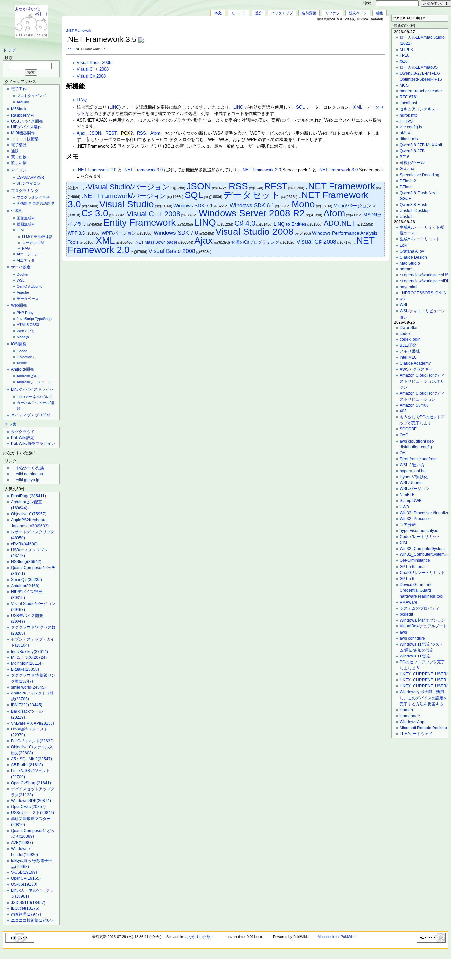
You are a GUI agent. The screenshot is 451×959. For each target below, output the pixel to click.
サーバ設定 (21, 267)
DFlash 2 (408, 181)
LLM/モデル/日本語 (37, 237)
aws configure (412, 638)
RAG (26, 248)
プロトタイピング (31, 96)
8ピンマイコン (29, 183)
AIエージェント (29, 254)
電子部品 (19, 145)
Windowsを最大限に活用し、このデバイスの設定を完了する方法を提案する (423, 698)
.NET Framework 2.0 (96, 170)
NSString (26, 561)
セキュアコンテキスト (419, 109)
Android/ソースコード (34, 382)
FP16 (404, 55)
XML (357, 107)
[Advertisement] (307, 36)
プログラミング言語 (33, 197)
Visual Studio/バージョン (129, 187)
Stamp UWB (411, 500)
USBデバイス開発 (27, 121)
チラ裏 (11, 424)
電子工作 (19, 89)
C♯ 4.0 (244, 223)
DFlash (406, 187)
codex (405, 333)
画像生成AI (26, 218)
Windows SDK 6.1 (252, 205)
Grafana (407, 168)
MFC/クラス (29, 657)
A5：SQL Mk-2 (31, 759)
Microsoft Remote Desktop (423, 728)
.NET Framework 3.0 (143, 170)
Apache (23, 292)
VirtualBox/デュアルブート (423, 626)
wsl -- (404, 299)
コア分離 (408, 524)
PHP (20, 313)
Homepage (410, 716)
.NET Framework (78, 30)
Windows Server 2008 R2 (252, 213)
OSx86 (24, 884)
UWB (404, 507)
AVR (40, 177)
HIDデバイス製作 (26, 127)
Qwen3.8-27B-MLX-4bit (421, 145)
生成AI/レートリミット (420, 239)
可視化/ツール (412, 162)
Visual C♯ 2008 (91, 76)
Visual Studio (126, 204)
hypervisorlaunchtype (419, 530)
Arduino (23, 102)
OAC (404, 435)
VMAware (408, 602)
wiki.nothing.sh (29, 474)
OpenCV (26, 878)
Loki (403, 245)
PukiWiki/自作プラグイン (33, 443)
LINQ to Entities (290, 224)
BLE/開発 (408, 345)
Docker (23, 274)
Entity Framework (139, 222)
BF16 (404, 157)
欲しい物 (19, 162)
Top (69, 49)
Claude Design (413, 257)
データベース (28, 299)
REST (111, 133)
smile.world (28, 687)
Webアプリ (26, 331)
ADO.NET (340, 223)
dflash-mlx (409, 139)
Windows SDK (31, 801)
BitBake (25, 669)
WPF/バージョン (119, 233)
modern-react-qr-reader (421, 91)
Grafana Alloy (412, 251)
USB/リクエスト (32, 812)
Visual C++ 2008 (93, 69)
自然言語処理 (43, 203)
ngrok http (409, 115)
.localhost (408, 103)
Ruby (29, 313)
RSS (141, 133)
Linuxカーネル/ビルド (34, 397)
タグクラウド (23, 431)
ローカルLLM (33, 243)
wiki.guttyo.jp (27, 480)
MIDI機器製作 (23, 133)
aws (403, 632)
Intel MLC (408, 357)
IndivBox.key (29, 651)
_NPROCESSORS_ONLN (423, 293)
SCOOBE (408, 429)
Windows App (412, 722)
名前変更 (309, 13)
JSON (95, 133)
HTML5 (23, 325)
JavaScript (25, 319)
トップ (9, 50)
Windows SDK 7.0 (176, 233)
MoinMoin (27, 663)
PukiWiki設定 (22, 437)
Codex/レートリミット (420, 536)
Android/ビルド (29, 376)
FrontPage (28, 496)
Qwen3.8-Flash (413, 204)
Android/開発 (22, 369)
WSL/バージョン (414, 488)
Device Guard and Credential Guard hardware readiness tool (421, 590)
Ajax (81, 133)
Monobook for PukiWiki (336, 937)
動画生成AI (26, 224)
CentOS (23, 286)
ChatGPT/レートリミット (422, 572)
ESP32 (22, 177)
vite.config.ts (411, 127)
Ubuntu (36, 286)
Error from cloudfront (418, 459)
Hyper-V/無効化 (414, 477)
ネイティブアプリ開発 (31, 415)
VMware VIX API (32, 723)
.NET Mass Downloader (156, 242)
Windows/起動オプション (422, 620)
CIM (403, 542)
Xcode (22, 363)
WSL (20, 280)
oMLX (405, 133)
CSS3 (34, 325)
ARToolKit (27, 765)
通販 (15, 151)
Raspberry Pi (22, 115)
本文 (218, 13)
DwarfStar (409, 327)
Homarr (406, 710)
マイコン (19, 170)
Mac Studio (410, 263)
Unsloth (407, 216)
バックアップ (282, 13)
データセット (251, 195)
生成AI (16, 210)
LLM (20, 230)
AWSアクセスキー (416, 369)
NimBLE (407, 494)
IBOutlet (25, 908)
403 (403, 411)
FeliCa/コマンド (32, 741)
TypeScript (43, 319)
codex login (410, 339)
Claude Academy (415, 363)
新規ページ (358, 13)
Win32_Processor (416, 518)
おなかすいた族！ (32, 468)
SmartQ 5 (26, 579)
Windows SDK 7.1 (193, 205)
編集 (379, 13)
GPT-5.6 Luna (412, 566)
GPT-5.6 (407, 578)
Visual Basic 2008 (94, 62)
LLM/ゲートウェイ (416, 733)
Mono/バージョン (352, 205)
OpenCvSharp (31, 783)
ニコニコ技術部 (25, 139)
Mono (303, 204)
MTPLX (406, 49)
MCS (404, 85)
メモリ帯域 (410, 351)
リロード (238, 13)
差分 (258, 13)
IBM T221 (26, 705)
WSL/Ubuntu (411, 482)
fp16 (404, 61)
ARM (32, 177)
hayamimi (408, 287)
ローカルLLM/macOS (419, 67)
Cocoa (22, 351)
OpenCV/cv (28, 806)
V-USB (24, 872)
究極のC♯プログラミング (255, 242)
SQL (300, 107)
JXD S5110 (28, 902)
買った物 (19, 157)
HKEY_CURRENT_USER (423, 680)
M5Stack (18, 109)
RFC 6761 (409, 97)
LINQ (82, 99)
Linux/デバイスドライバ (32, 389)
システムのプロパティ (419, 608)
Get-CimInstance (415, 560)
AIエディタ (26, 260)
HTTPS (406, 121)
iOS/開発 (18, 344)
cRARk (24, 544)
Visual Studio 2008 (254, 232)
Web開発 (19, 305)
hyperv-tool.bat (413, 471)
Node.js (23, 337)
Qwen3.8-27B (412, 151)
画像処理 (24, 203)
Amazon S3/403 (414, 405)
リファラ (332, 13)
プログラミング (25, 190)
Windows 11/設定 (415, 656)
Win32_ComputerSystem (422, 548)
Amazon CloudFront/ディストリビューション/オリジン (422, 381)
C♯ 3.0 (94, 213)
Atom (155, 133)
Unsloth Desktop (415, 210)
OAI (403, 453)
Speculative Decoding (419, 175)
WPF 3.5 (76, 233)
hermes (406, 269)
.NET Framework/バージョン (123, 195)
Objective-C (26, 357)
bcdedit (406, 614)
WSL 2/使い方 (412, 465)
